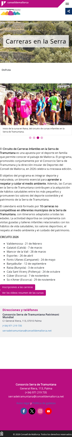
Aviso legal (23, 403)
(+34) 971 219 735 (12, 325)
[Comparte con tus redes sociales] (68, 11)
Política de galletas (44, 403)
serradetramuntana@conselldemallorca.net (27, 330)
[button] (30, 137)
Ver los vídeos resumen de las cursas (23, 292)
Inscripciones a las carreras (17, 287)
